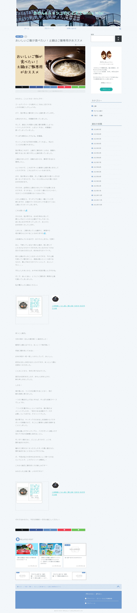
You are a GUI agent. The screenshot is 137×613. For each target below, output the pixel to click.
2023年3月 (97, 181)
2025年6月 (97, 134)
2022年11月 (97, 200)
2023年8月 (97, 158)
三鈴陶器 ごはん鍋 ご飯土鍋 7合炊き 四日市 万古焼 (68, 307)
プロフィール (49, 28)
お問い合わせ (71, 28)
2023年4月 (97, 177)
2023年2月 (97, 186)
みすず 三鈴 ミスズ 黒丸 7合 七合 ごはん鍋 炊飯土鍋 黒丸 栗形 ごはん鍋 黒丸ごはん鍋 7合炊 (35, 303)
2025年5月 (97, 139)
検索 (92, 34)
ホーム (26, 28)
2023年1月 (97, 191)
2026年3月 (97, 129)
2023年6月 (97, 167)
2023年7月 (97, 162)
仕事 (94, 106)
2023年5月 (97, 172)
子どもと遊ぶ (97, 111)
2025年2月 (97, 153)
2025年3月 (97, 148)
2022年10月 (97, 205)
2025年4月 (97, 144)
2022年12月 (97, 195)
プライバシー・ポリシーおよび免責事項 (99, 598)
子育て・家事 (19, 36)
